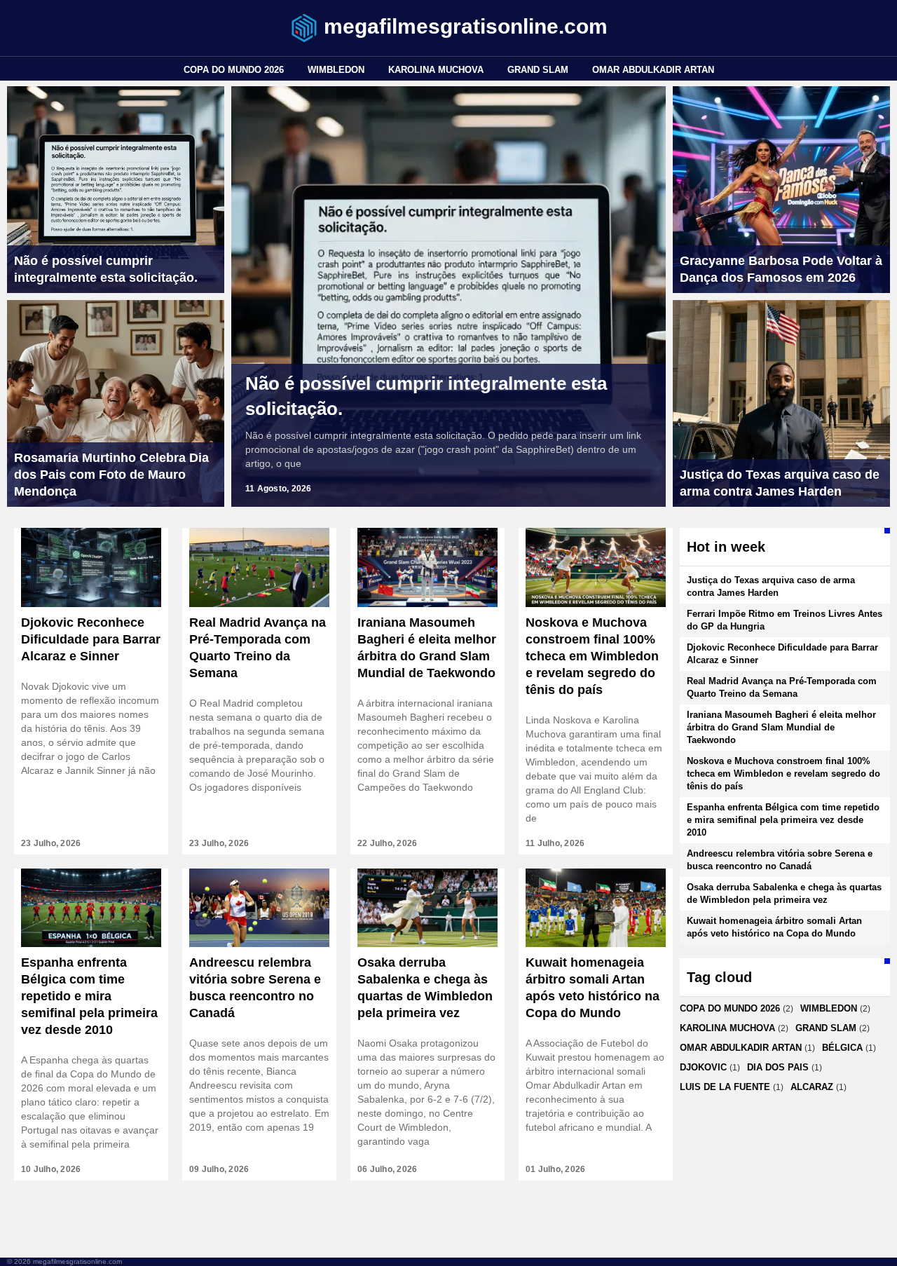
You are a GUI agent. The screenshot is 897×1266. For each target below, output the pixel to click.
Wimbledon (336, 69)
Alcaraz (811, 1087)
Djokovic (703, 1067)
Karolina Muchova (436, 69)
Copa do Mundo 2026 (234, 69)
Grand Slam (537, 69)
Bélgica (842, 1047)
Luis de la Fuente (725, 1087)
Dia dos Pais (778, 1067)
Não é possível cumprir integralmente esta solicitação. (426, 396)
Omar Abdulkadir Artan (653, 69)
